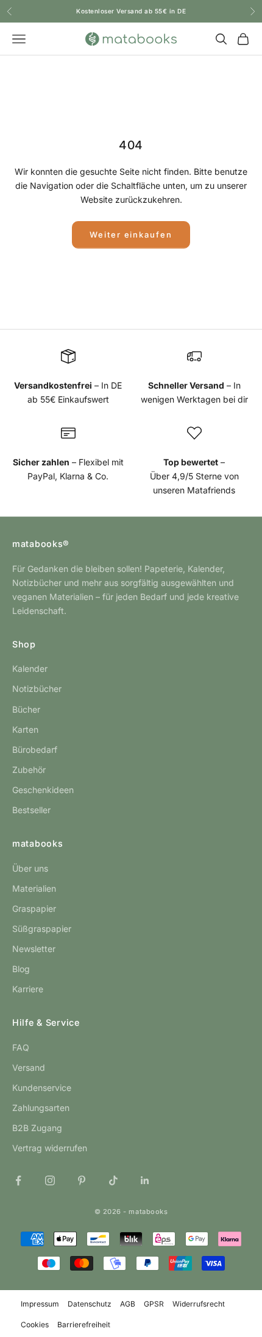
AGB (127, 1303)
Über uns (30, 868)
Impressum (40, 1303)
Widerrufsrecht (198, 1303)
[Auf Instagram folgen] (50, 1180)
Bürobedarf (34, 749)
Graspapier (34, 908)
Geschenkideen (43, 790)
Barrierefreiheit (83, 1324)
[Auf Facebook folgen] (18, 1180)
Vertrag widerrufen (49, 1148)
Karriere (27, 989)
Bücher (26, 709)
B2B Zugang (37, 1128)
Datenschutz (90, 1303)
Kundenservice (41, 1087)
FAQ (20, 1047)
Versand (28, 1067)
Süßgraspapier (41, 928)
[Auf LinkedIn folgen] (145, 1180)
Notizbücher (37, 688)
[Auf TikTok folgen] (113, 1180)
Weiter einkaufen (131, 234)
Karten (25, 729)
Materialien (34, 888)
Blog (21, 969)
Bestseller (31, 810)
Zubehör (29, 769)
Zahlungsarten (40, 1107)
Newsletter (33, 949)
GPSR (154, 1303)
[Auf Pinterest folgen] (82, 1180)
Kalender (30, 668)
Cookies (35, 1324)
